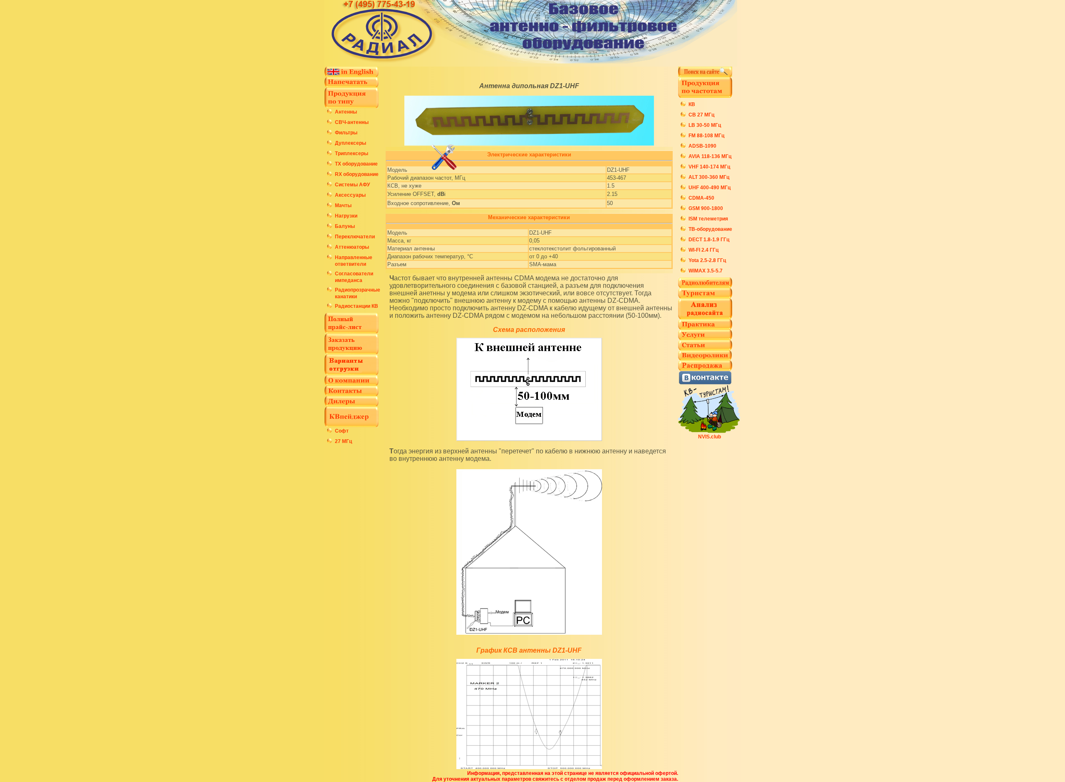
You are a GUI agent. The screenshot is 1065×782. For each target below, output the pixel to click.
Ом (456, 203)
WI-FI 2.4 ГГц (703, 250)
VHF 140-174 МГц (709, 167)
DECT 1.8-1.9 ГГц (709, 240)
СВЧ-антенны (352, 122)
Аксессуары (350, 195)
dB (440, 194)
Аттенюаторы (352, 247)
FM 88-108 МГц (706, 136)
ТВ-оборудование (710, 229)
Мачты (343, 205)
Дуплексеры (350, 143)
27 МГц (343, 441)
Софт (342, 431)
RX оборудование (357, 174)
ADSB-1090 (702, 146)
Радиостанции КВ (356, 306)
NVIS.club (709, 437)
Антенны (346, 112)
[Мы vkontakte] (705, 382)
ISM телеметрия (708, 219)
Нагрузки (346, 216)
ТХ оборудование (356, 164)
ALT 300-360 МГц (709, 177)
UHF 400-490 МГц (710, 188)
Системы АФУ (352, 185)
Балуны (345, 226)
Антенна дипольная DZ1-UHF (529, 85)
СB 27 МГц (701, 115)
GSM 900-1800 (706, 208)
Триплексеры (351, 153)
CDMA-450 (701, 198)
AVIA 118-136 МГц (710, 156)
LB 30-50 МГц (705, 125)
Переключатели (355, 237)
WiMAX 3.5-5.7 (706, 271)
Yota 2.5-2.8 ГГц (707, 260)
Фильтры (346, 133)
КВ (692, 104)
